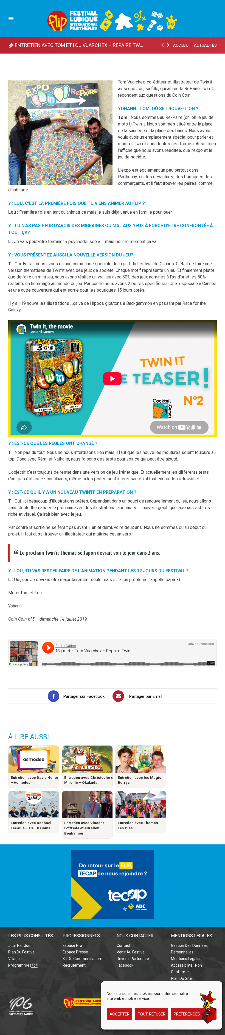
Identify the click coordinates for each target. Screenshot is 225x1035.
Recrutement (74, 965)
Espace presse (75, 952)
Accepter (119, 1014)
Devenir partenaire (133, 958)
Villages (15, 958)
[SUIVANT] (168, 45)
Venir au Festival (131, 952)
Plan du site (181, 978)
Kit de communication (82, 958)
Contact (123, 945)
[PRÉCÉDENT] (162, 45)
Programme (18, 965)
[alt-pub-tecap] (112, 853)
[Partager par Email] (118, 696)
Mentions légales (186, 958)
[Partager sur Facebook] (53, 696)
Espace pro (72, 945)
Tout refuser (151, 1014)
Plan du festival (21, 952)
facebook (125, 965)
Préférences (187, 1014)
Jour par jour (20, 945)
